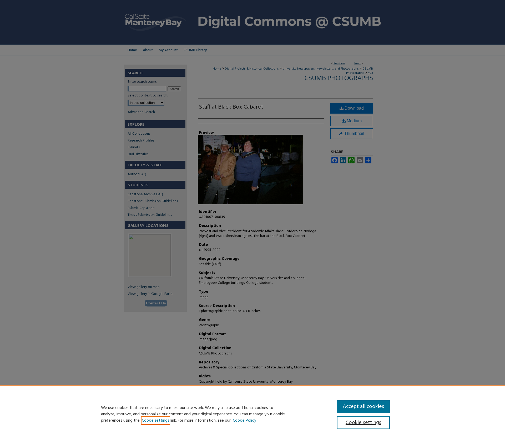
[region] (252, 414)
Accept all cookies (363, 406)
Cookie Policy (244, 420)
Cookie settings (155, 420)
